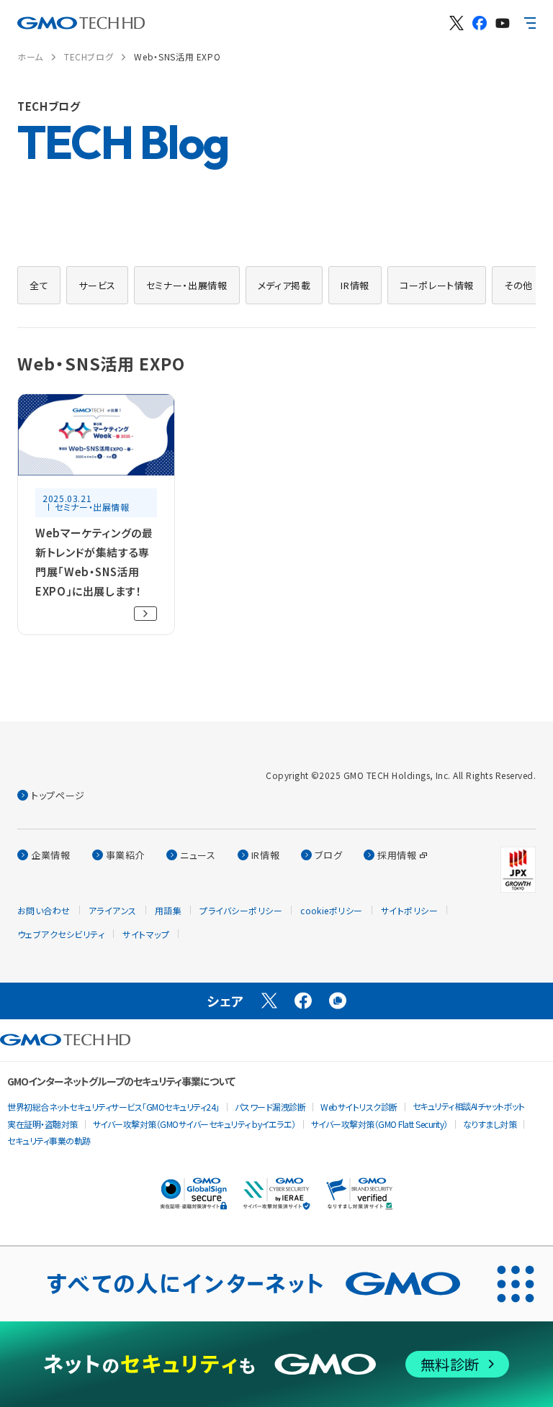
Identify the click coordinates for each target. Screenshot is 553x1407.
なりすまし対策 (490, 1124)
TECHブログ (88, 56)
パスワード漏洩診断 (270, 1107)
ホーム (30, 56)
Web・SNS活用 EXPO (177, 56)
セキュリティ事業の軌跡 (49, 1140)
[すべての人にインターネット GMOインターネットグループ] (239, 1284)
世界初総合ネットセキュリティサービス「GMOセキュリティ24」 (113, 1107)
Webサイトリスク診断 (358, 1107)
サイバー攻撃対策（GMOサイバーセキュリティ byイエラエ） (194, 1124)
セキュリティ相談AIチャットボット (469, 1106)
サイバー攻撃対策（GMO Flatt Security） (379, 1124)
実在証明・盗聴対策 (42, 1124)
